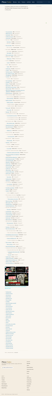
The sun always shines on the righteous (12, 154)
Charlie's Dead (8, 296)
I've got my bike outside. (10, 171)
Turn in (7, 322)
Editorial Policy (4, 387)
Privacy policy (29, 381)
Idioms (28, 365)
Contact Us (3, 381)
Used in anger (8, 163)
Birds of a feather (9, 213)
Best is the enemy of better (10, 228)
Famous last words (30, 369)
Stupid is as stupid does (10, 314)
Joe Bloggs (7, 301)
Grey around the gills (9, 160)
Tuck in (8, 66)
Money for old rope (9, 201)
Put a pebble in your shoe (10, 73)
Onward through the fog (10, 205)
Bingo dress (8, 162)
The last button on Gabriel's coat (11, 260)
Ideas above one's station (10, 311)
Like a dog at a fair (9, 340)
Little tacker (8, 35)
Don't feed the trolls (9, 126)
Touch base (8, 227)
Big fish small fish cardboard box (11, 157)
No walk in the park (9, 325)
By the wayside (8, 216)
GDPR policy (29, 377)
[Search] (49, 2)
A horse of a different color (11, 238)
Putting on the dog (9, 293)
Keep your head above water (10, 246)
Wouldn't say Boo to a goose (10, 332)
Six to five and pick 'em (10, 263)
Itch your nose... (8, 295)
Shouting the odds (9, 165)
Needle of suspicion (9, 100)
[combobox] (42, 2)
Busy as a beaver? (9, 242)
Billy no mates (8, 202)
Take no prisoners (9, 312)
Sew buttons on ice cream (10, 159)
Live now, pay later (11, 136)
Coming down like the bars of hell (14, 252)
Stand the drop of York (10, 125)
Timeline (3, 379)
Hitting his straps (9, 204)
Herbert (7, 319)
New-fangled (9, 53)
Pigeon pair (8, 180)
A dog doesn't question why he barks (13, 152)
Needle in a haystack (9, 344)
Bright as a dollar (9, 261)
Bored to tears (8, 173)
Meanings (28, 363)
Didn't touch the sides (9, 55)
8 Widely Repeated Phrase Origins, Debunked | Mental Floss (16, 274)
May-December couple (10, 123)
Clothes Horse (8, 68)
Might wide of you (9, 33)
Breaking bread (8, 292)
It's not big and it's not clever (12, 115)
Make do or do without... (10, 333)
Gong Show (8, 82)
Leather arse (8, 168)
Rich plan (7, 112)
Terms (28, 387)
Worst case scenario (9, 306)
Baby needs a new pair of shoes (11, 87)
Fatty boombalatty (9, 80)
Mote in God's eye (9, 219)
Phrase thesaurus (30, 367)
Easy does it (9, 41)
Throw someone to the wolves (13, 199)
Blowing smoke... (9, 140)
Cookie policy (29, 379)
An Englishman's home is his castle (12, 234)
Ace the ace (8, 330)
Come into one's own (9, 335)
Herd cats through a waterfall (11, 303)
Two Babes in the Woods (10, 187)
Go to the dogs (9, 184)
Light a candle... (8, 316)
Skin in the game (9, 336)
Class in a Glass (8, 88)
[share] (26, 274)
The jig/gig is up (8, 75)
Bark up (7, 84)
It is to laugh (9, 148)
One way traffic (8, 167)
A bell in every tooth (9, 36)
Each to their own (9, 328)
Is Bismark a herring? (9, 348)
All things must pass (9, 346)
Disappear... (8, 142)
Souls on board (8, 304)
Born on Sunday (8, 300)
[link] (6, 274)
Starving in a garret (9, 72)
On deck (8, 62)
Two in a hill (8, 108)
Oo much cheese (9, 211)
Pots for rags (8, 218)
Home (6, 352)
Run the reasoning (10, 98)
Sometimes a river (9, 298)
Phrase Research (4, 385)
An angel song (8, 341)
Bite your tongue (8, 45)
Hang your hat (8, 85)
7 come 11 (7, 70)
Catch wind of (8, 38)
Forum (28, 373)
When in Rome (8, 170)
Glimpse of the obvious (10, 258)
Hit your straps (8, 317)
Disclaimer (28, 385)
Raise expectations (10, 223)
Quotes (28, 371)
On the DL (7, 76)
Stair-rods (9, 254)
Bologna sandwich (9, 93)
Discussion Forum (10, 352)
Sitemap (28, 389)
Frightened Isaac (9, 179)
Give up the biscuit (9, 31)
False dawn (9, 209)
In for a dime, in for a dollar (10, 324)
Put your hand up (9, 308)
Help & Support (4, 383)
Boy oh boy (8, 327)
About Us (3, 377)
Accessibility (29, 383)
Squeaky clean (8, 256)
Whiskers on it (9, 130)
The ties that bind (9, 343)
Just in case (8, 189)
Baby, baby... (8, 320)
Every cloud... (9, 177)
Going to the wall (9, 309)
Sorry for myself (8, 338)
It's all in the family (9, 214)
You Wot (7, 191)
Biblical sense (9, 58)
